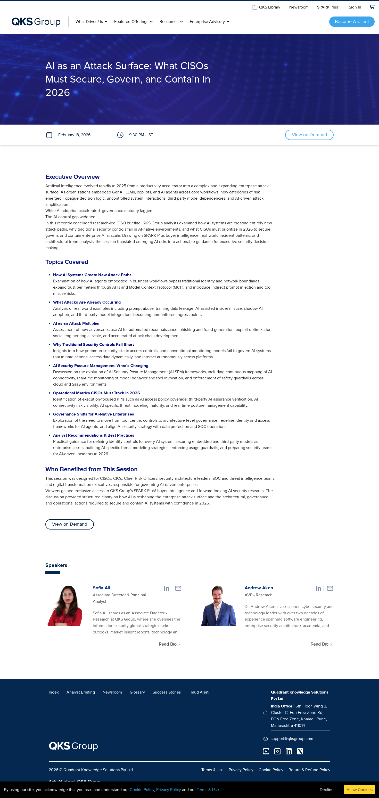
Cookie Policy (271, 769)
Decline (327, 789)
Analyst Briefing (81, 692)
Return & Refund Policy (309, 769)
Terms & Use (212, 769)
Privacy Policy (241, 769)
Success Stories (167, 692)
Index (54, 692)
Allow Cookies (360, 789)
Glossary (137, 692)
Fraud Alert (198, 692)
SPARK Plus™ (328, 7)
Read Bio (168, 644)
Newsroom (299, 7)
